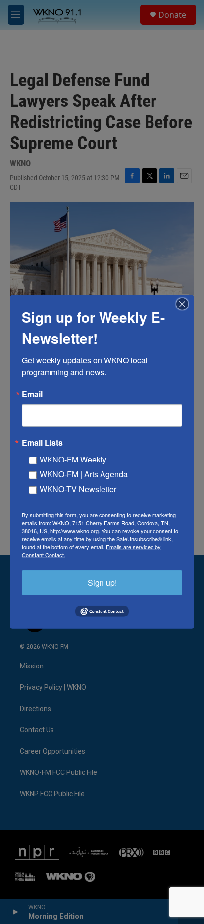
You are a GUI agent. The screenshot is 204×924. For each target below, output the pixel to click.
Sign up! (102, 582)
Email (32, 394)
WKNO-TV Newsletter (78, 489)
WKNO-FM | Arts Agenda (84, 474)
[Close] (185, 304)
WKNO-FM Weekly (73, 459)
